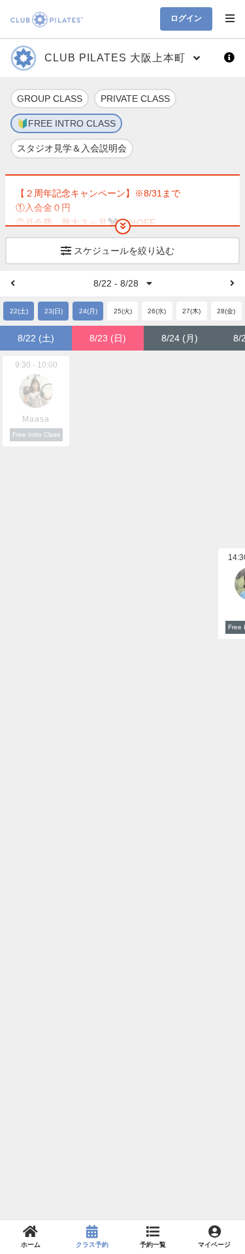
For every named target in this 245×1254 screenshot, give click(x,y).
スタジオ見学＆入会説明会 (72, 148)
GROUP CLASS (49, 98)
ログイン (186, 18)
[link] (30, 1237)
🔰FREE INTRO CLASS (66, 123)
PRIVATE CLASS (135, 98)
